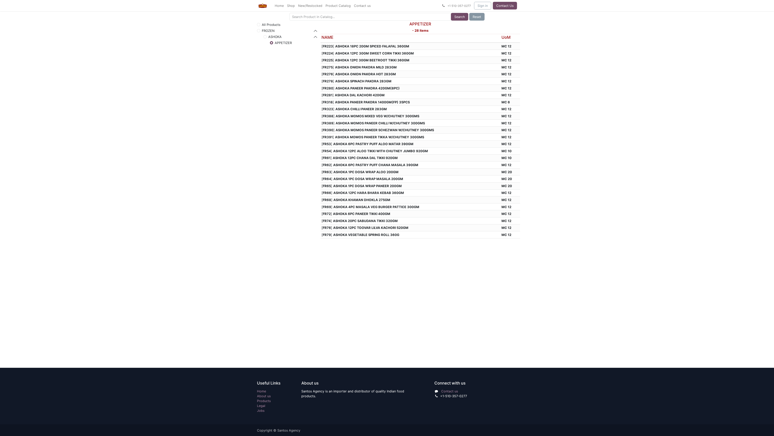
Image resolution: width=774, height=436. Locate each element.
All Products (271, 25)
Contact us (449, 391)
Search (459, 17)
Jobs (260, 411)
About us (264, 396)
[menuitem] (279, 6)
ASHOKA (275, 37)
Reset (477, 17)
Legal (261, 406)
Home (261, 391)
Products (264, 401)
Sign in (483, 6)
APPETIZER (283, 43)
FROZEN (268, 31)
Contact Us (505, 6)
